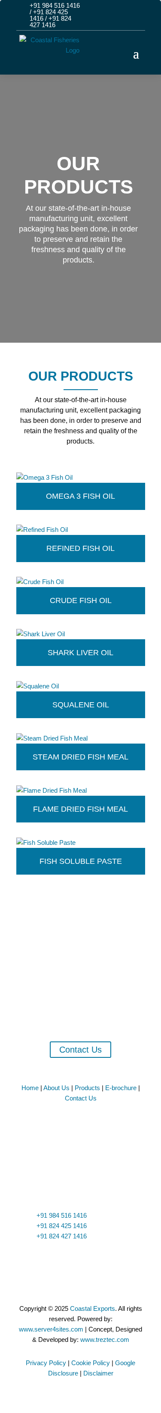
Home (30, 1087)
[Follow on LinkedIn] (137, 11)
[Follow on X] (122, 11)
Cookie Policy (90, 1362)
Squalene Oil (80, 704)
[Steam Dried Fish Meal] (80, 738)
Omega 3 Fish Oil (80, 496)
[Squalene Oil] (80, 686)
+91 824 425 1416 (61, 1225)
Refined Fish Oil (80, 548)
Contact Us (80, 1049)
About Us (57, 1087)
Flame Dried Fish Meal (80, 809)
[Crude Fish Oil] (80, 582)
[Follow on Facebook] (107, 11)
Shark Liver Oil (80, 652)
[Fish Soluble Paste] (80, 843)
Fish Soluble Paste (80, 861)
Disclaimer (98, 1373)
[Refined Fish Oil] (80, 530)
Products (88, 1087)
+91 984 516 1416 (55, 5)
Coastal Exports (92, 1308)
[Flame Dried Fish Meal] (80, 790)
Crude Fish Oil (81, 600)
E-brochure (121, 1087)
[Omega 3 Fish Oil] (80, 477)
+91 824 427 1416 (50, 21)
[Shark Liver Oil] (80, 634)
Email (47, 1258)
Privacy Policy (46, 1362)
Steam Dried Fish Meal (80, 757)
